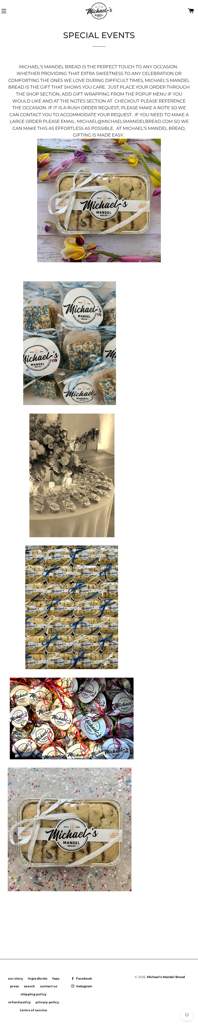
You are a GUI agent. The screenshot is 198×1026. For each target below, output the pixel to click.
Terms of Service (33, 1010)
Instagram (83, 986)
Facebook (83, 978)
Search (29, 986)
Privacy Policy (47, 1002)
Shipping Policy (33, 994)
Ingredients (37, 978)
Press (14, 986)
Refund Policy (19, 1002)
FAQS (55, 978)
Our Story (15, 978)
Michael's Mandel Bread (166, 977)
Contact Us (48, 986)
